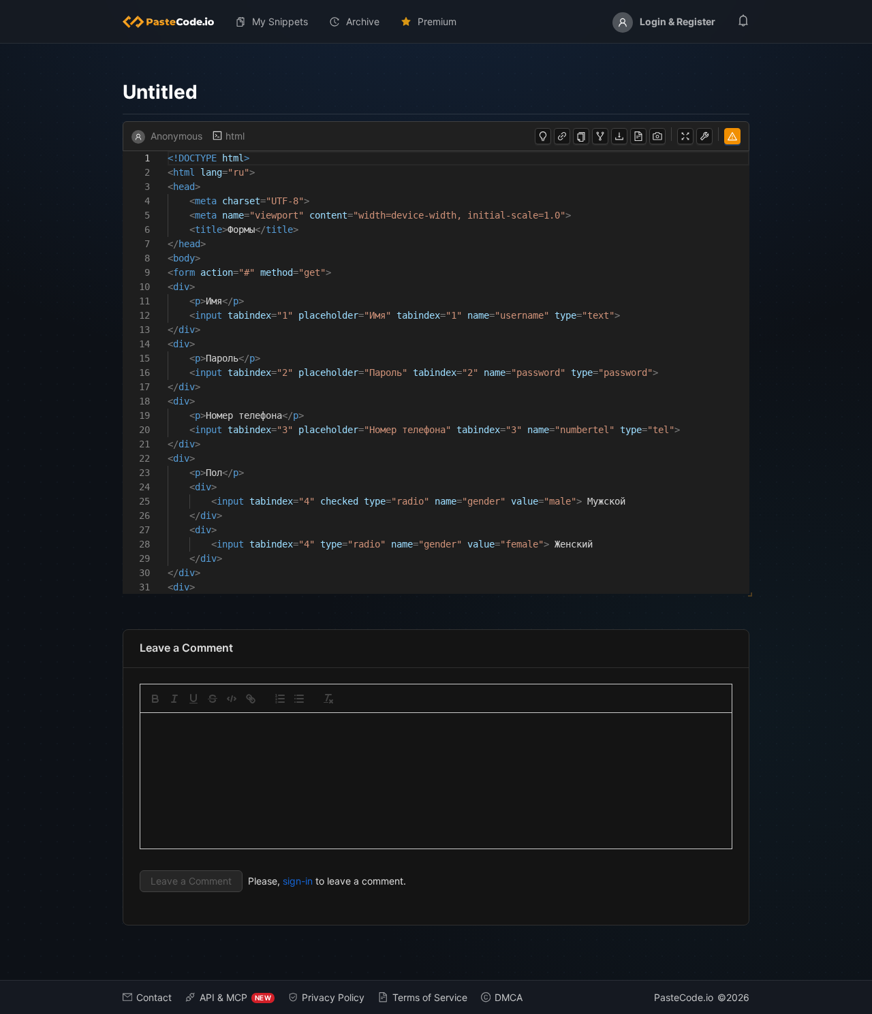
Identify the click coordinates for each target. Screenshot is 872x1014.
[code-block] (231, 699)
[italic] (174, 699)
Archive (362, 21)
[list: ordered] (280, 699)
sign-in (298, 881)
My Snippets (280, 21)
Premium (437, 21)
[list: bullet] (299, 699)
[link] (250, 699)
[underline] (193, 699)
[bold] (155, 699)
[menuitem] (174, 22)
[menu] (436, 22)
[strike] (212, 699)
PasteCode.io (683, 997)
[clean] (328, 699)
